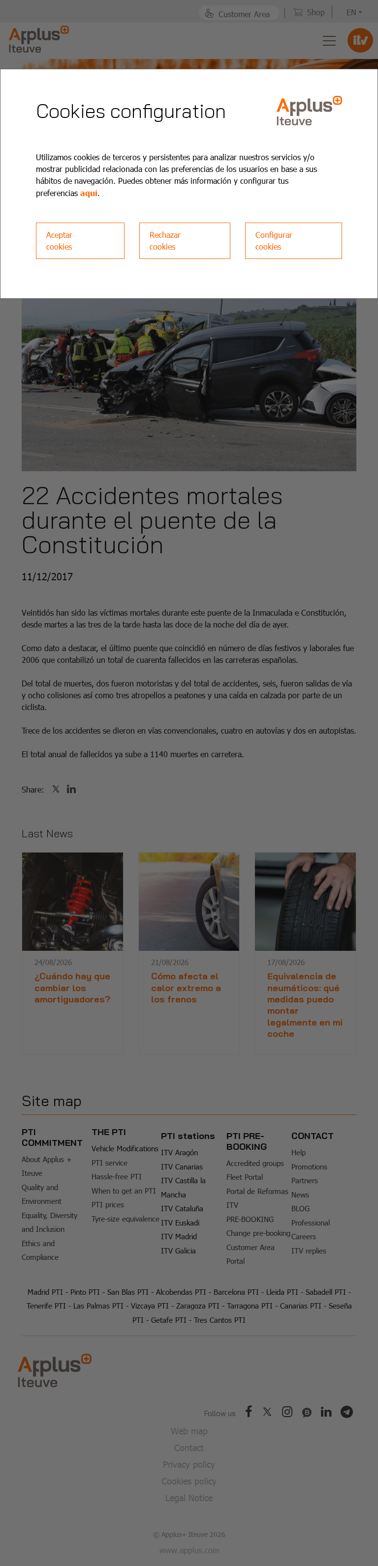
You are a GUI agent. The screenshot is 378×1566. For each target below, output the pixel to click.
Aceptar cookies (59, 240)
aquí (88, 193)
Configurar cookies (273, 240)
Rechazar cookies (165, 240)
